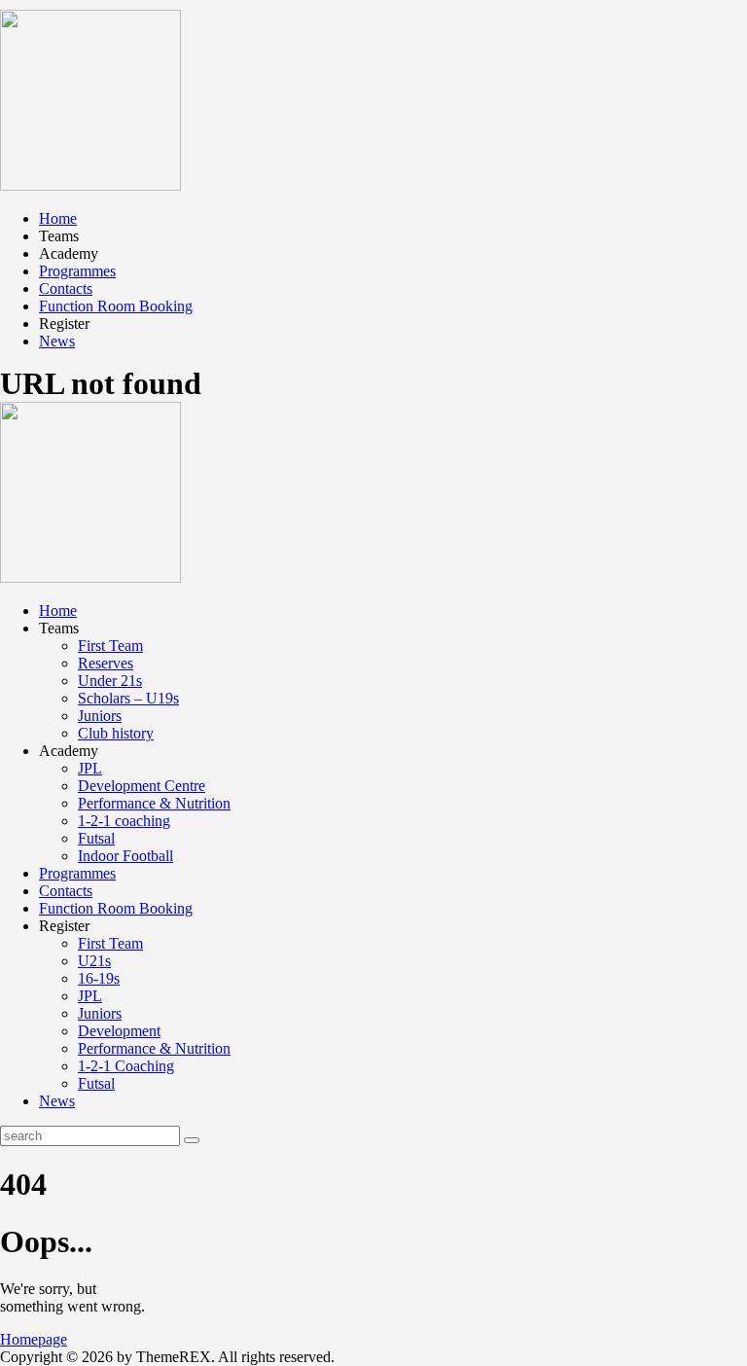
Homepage (33, 1339)
